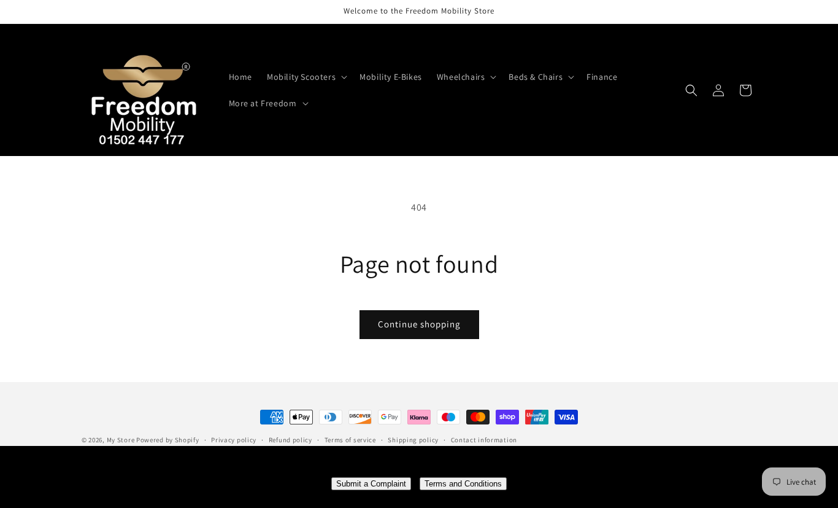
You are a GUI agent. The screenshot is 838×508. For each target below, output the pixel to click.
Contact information (484, 440)
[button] (305, 77)
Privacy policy (233, 440)
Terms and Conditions (463, 483)
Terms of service (350, 440)
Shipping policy (413, 440)
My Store (121, 440)
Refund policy (290, 440)
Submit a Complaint (371, 483)
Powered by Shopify (167, 440)
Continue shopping (419, 324)
